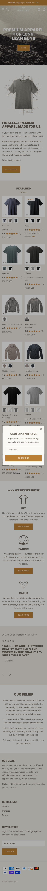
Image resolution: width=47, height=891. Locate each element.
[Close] (41, 429)
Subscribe (23, 458)
